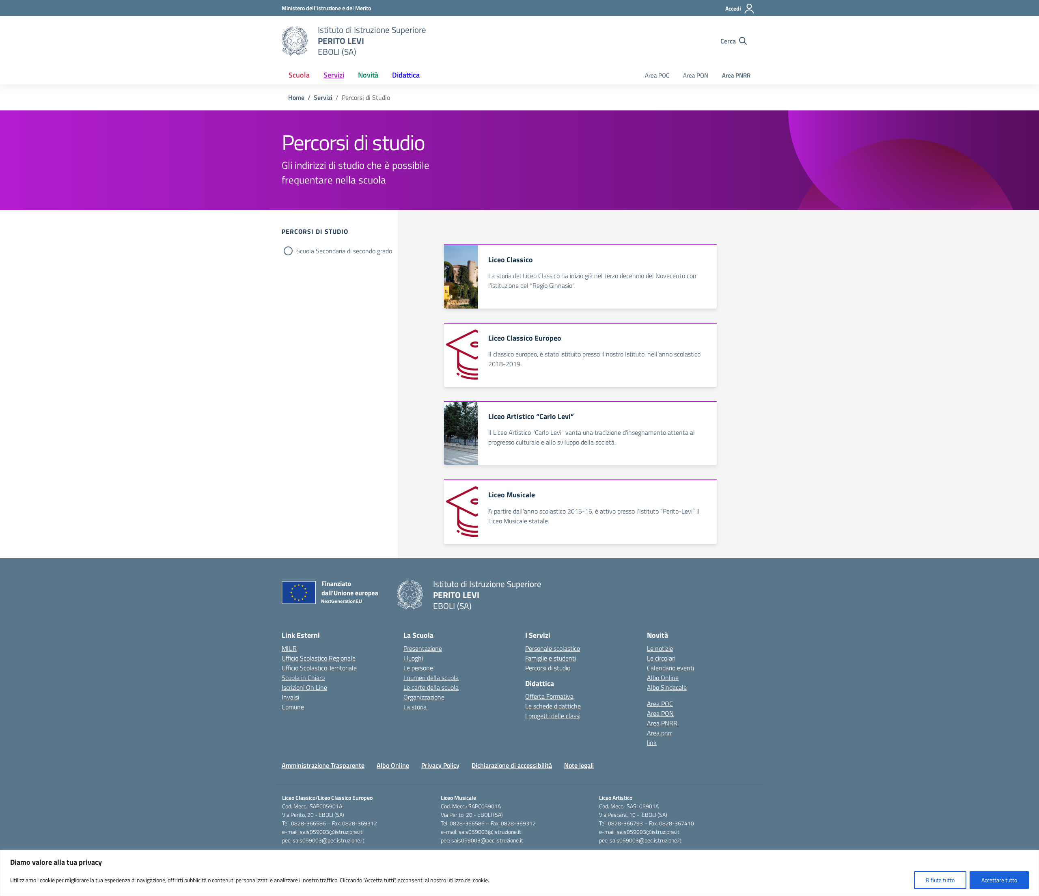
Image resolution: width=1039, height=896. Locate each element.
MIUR (289, 648)
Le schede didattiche (553, 706)
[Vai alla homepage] (295, 41)
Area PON (695, 75)
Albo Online (663, 677)
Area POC (657, 75)
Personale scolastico (552, 648)
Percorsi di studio (547, 668)
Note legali (579, 765)
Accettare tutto (999, 880)
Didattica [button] (406, 74)
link (652, 742)
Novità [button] (368, 74)
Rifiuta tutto (940, 880)
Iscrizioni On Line (304, 687)
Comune (293, 707)
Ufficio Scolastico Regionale (319, 658)
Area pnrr (659, 733)
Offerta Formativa (549, 696)
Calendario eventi (670, 668)
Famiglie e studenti (550, 658)
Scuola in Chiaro (303, 677)
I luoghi (413, 658)
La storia (415, 707)
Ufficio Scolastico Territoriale (319, 668)
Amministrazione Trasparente (323, 765)
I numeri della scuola (431, 677)
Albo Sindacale (667, 687)
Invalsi (290, 697)
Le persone (418, 668)
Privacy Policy (440, 765)
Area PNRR (736, 75)
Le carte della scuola (431, 687)
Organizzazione (423, 697)
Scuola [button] (299, 74)
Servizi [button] (333, 74)
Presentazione (422, 648)
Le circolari (661, 658)
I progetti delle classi (552, 716)
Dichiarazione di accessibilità (512, 765)
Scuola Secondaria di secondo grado (344, 251)
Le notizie (660, 648)
